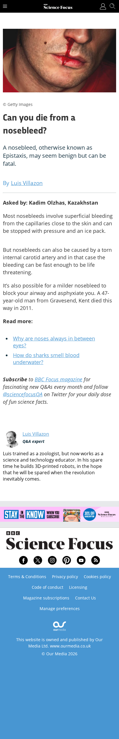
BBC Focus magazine (58, 379)
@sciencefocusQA (22, 394)
